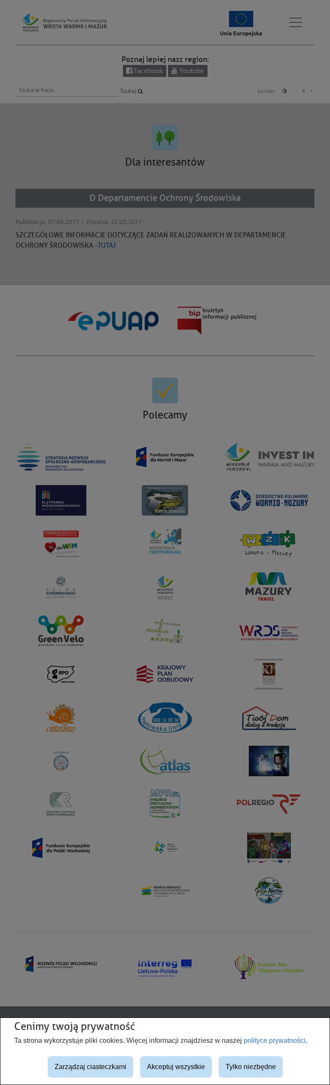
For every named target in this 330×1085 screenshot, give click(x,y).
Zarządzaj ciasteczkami (90, 1066)
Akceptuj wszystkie (176, 1066)
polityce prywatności (275, 1040)
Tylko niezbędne (251, 1066)
